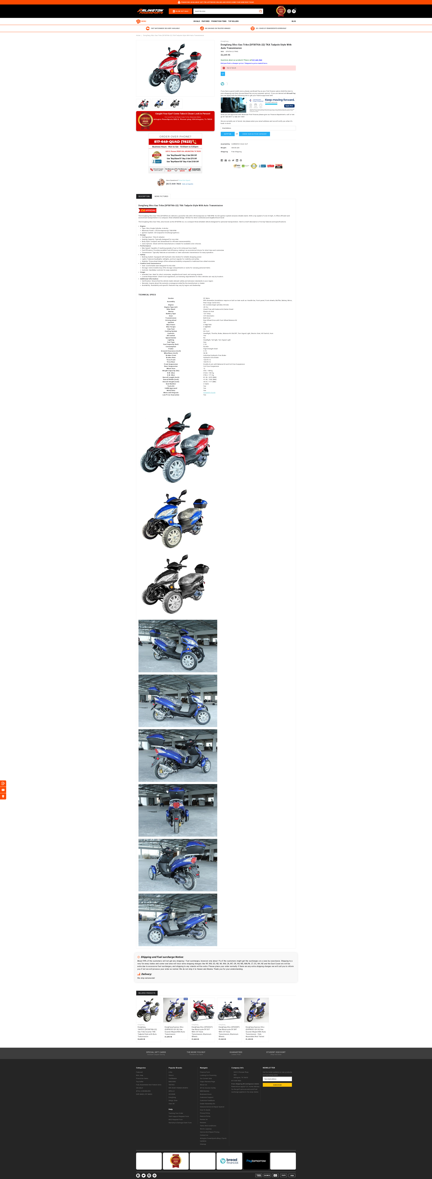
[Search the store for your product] (260, 11)
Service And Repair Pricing (209, 1132)
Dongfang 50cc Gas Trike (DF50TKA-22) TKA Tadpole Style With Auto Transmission (173, 35)
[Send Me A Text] (3, 783)
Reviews (203, 1122)
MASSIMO (172, 1081)
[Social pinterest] (154, 1176)
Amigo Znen (173, 1100)
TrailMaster (173, 1078)
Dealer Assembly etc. (208, 1103)
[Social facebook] (138, 1176)
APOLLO (172, 1091)
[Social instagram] (149, 1176)
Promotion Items (142, 1078)
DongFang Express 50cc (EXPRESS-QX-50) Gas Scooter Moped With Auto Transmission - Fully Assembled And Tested (256, 1031)
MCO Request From (176, 1119)
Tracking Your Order (176, 1113)
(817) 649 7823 (173, 184)
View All (171, 1103)
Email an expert (184, 180)
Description (144, 196)
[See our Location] (3, 796)
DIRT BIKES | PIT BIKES (144, 1094)
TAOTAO (172, 1085)
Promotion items (218, 21)
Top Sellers (233, 21)
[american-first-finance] (226, 84)
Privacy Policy (205, 1113)
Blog (294, 21)
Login (289, 11)
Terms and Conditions (208, 1126)
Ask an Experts (188, 184)
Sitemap (203, 1144)
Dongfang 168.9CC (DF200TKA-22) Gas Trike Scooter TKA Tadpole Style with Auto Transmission (147, 1031)
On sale (196, 21)
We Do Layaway (206, 1129)
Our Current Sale (206, 1078)
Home (138, 35)
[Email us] (3, 790)
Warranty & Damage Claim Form (180, 1123)
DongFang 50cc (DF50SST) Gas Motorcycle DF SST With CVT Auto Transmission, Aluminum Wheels (202, 1031)
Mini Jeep (139, 1075)
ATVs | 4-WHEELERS (143, 1091)
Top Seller (139, 1081)
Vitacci (171, 1075)
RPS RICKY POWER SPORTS (178, 1088)
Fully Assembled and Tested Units (148, 1085)
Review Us (204, 1119)
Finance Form (205, 1072)
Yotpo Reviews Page (207, 1081)
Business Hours (206, 1094)
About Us (203, 1085)
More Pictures (161, 196)
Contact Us (204, 1135)
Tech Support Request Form (179, 1116)
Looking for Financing (208, 1075)
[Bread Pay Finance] (223, 84)
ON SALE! (139, 1088)
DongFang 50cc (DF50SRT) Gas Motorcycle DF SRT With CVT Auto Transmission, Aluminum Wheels (229, 1031)
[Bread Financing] (229, 1161)
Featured (206, 21)
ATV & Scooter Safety (208, 1088)
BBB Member (204, 1091)
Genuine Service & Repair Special (212, 1107)
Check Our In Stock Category (254, 134)
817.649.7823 (257, 60)
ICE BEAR (172, 1094)
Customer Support (206, 1097)
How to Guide (205, 1110)
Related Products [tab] (146, 993)
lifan (170, 1072)
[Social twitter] (144, 1176)
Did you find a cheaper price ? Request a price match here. (244, 63)
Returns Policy (205, 1116)
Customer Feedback (207, 1100)
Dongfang (172, 1097)
